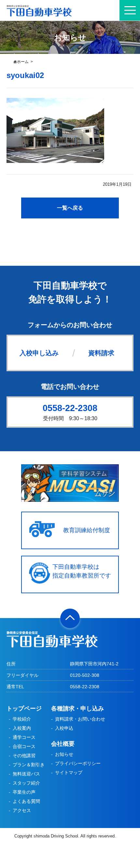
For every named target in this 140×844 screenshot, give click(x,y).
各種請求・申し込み (77, 708)
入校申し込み (39, 353)
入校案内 (22, 728)
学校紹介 (22, 719)
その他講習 (24, 755)
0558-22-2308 (70, 408)
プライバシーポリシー (78, 763)
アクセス (22, 810)
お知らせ (64, 754)
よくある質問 (26, 801)
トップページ (24, 708)
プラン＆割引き (29, 764)
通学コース (24, 737)
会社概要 (63, 743)
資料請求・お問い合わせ (80, 719)
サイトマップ (68, 772)
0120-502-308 (84, 675)
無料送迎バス (26, 773)
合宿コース (24, 746)
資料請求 (101, 353)
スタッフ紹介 (26, 783)
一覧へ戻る (70, 208)
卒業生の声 (24, 792)
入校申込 (64, 728)
